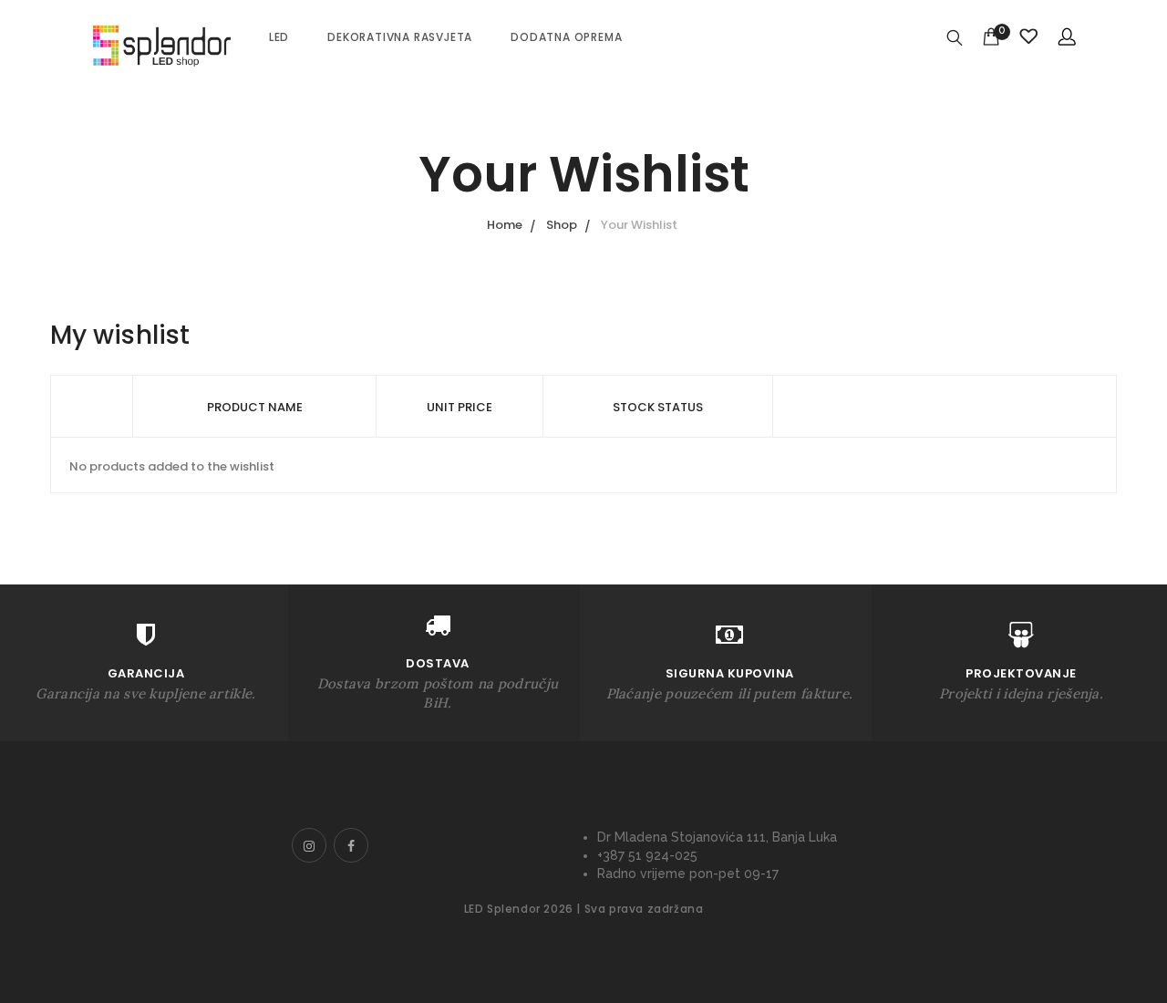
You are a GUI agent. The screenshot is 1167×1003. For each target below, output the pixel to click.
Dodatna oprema (566, 37)
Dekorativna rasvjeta (399, 37)
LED (279, 37)
